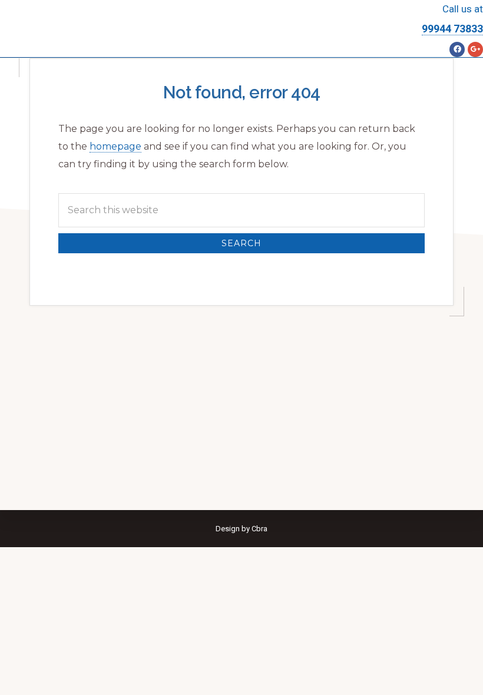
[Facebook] (457, 49)
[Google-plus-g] (475, 49)
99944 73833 (452, 28)
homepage (115, 146)
